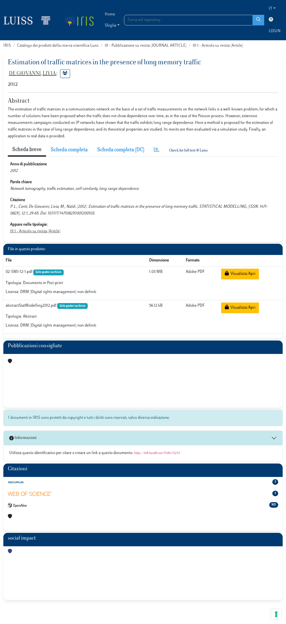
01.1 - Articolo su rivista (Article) (218, 46)
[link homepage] (29, 20)
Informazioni (25, 438)
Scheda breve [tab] (27, 149)
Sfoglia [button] (110, 25)
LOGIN (274, 31)
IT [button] (270, 9)
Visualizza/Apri (242, 274)
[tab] (156, 150)
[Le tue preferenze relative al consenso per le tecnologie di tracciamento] (276, 614)
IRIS (7, 46)
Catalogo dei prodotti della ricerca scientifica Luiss (58, 46)
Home (110, 14)
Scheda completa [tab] (69, 150)
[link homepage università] (79, 20)
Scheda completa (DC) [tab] (120, 150)
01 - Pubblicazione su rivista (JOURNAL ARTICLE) (146, 46)
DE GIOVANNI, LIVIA (32, 73)
